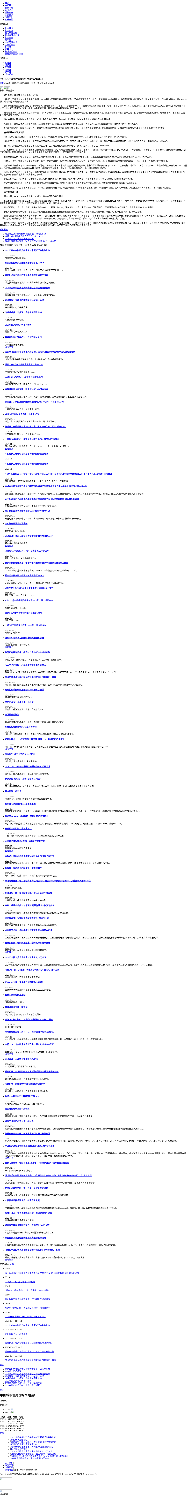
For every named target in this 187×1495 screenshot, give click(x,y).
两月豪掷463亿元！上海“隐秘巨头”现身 (23, 779)
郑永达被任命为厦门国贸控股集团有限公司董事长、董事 (30, 677)
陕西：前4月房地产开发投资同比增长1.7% (24, 364)
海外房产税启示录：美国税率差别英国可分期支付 (27, 1134)
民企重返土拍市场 (13, 791)
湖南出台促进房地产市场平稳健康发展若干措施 (26, 275)
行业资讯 (9, 10)
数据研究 (9, 12)
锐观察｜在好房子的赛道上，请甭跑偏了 (23, 868)
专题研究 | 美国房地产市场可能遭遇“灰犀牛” (25, 1084)
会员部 (8, 65)
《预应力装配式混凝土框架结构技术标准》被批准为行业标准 (32, 1250)
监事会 (8, 49)
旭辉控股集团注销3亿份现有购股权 (21, 727)
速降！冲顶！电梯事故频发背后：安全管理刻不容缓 (28, 1213)
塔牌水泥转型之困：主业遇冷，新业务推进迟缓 (26, 1188)
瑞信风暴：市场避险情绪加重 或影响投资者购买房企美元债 (32, 1072)
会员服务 (9, 5)
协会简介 (9, 28)
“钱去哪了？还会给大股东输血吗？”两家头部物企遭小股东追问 (39, 1456)
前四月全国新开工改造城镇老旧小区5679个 (24, 263)
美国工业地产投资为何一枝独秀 (19, 1121)
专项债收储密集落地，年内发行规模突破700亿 (32, 1447)
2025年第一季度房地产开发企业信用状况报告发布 (27, 288)
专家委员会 (10, 44)
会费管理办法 (11, 42)
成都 (2, 230)
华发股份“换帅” (12, 715)
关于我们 (9, 1463)
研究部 (8, 67)
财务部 (8, 72)
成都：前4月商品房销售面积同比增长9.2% (24, 236)
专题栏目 (9, 17)
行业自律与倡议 (12, 35)
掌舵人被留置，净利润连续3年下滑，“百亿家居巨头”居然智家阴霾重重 (37, 1163)
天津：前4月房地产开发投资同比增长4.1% (24, 377)
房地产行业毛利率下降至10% (24, 1444)
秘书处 (8, 47)
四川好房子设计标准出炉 (16, 523)
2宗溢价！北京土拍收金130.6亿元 (20, 754)
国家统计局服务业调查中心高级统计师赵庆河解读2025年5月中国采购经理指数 (40, 352)
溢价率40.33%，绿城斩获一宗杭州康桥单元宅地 (26, 816)
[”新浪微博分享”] (1, 88)
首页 (7, 3)
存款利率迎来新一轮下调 (16, 1007)
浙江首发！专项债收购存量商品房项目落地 (24, 300)
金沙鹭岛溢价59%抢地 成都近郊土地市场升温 (25, 234)
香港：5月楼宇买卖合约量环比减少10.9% (23, 613)
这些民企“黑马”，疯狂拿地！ (18, 829)
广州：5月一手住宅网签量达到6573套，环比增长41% (29, 600)
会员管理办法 (11, 33)
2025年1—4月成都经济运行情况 (19, 239)
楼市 (6, 230)
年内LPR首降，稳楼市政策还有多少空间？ (24, 982)
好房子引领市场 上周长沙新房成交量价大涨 (24, 638)
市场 (2, 83)
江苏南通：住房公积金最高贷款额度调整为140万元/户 (29, 536)
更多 (12, 1264)
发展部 (8, 70)
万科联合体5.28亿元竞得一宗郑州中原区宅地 (25, 841)
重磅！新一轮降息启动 (15, 995)
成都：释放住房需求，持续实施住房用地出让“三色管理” (30, 241)
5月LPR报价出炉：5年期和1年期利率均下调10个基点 (29, 1020)
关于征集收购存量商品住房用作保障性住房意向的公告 (29, 1351)
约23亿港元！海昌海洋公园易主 (19, 702)
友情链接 (9, 1467)
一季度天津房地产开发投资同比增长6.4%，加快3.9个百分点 (32, 439)
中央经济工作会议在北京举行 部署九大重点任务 (26, 454)
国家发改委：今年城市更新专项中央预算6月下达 (27, 918)
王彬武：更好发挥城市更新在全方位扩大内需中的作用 (29, 856)
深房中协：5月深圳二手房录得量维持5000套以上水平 (29, 588)
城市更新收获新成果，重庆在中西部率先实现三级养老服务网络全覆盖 (36, 563)
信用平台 (9, 8)
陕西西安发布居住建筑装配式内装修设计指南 (25, 1238)
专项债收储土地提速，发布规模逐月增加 (23, 312)
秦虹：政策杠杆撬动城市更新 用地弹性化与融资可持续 (29, 905)
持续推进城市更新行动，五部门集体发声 (23, 337)
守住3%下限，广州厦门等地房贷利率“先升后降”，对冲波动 (32, 970)
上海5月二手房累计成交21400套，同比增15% (25, 625)
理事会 (8, 40)
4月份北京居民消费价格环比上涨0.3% (22, 414)
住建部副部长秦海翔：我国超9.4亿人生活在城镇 (26, 389)
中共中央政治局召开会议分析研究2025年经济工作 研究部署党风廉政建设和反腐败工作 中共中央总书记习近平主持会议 (58, 474)
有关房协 (9, 19)
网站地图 (9, 1470)
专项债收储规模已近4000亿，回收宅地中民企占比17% (29, 1032)
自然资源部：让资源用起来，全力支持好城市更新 (27, 943)
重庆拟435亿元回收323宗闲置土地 (20, 804)
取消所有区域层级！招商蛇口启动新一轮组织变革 (27, 652)
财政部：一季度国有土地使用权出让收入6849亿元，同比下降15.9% (35, 427)
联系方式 (9, 1465)
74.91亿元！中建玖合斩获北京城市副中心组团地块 (27, 766)
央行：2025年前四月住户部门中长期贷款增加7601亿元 (29, 1044)
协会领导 (9, 30)
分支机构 (9, 74)
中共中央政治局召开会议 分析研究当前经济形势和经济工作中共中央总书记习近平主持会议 (46, 486)
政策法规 (9, 15)
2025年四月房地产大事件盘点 (18, 325)
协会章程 (9, 37)
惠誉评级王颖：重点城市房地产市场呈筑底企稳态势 (28, 893)
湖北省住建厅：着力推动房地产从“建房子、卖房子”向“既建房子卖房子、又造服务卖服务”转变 (48, 881)
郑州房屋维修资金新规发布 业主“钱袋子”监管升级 (27, 511)
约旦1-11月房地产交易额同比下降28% (22, 1096)
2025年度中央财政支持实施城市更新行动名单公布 (27, 250)
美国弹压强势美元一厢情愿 (17, 1109)
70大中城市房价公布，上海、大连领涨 (22, 1385)
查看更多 (9, 347)
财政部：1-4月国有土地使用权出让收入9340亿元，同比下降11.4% (34, 402)
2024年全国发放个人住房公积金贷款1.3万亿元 (25, 957)
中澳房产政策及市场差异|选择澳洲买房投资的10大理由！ (30, 1146)
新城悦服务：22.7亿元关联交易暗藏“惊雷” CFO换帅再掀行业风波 (34, 739)
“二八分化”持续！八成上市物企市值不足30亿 (25, 665)
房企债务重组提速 (13, 1371)
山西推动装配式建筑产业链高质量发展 (22, 1200)
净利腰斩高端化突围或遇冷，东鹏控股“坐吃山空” (27, 1225)
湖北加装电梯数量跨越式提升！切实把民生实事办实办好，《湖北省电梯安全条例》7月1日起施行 (48, 1175)
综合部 (8, 63)
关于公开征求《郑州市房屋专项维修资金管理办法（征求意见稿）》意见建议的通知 (42, 499)
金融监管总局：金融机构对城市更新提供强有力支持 (28, 930)
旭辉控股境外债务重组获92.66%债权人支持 (24, 690)
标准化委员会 (11, 51)
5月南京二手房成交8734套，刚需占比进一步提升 (27, 551)
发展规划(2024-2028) (14, 54)
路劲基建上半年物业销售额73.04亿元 (21, 1059)
